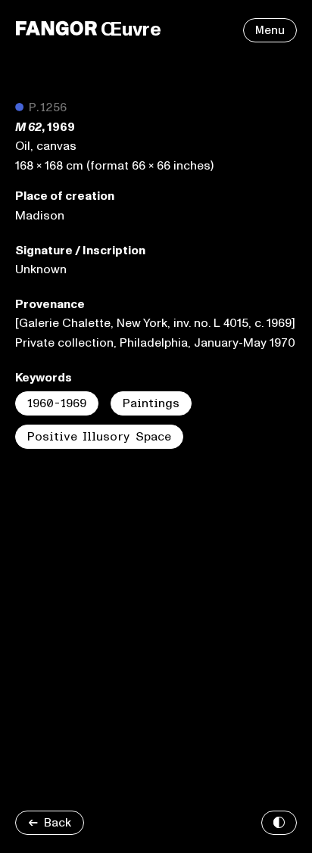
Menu (270, 30)
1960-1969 (56, 403)
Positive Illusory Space (99, 437)
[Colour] (279, 823)
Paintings (151, 403)
